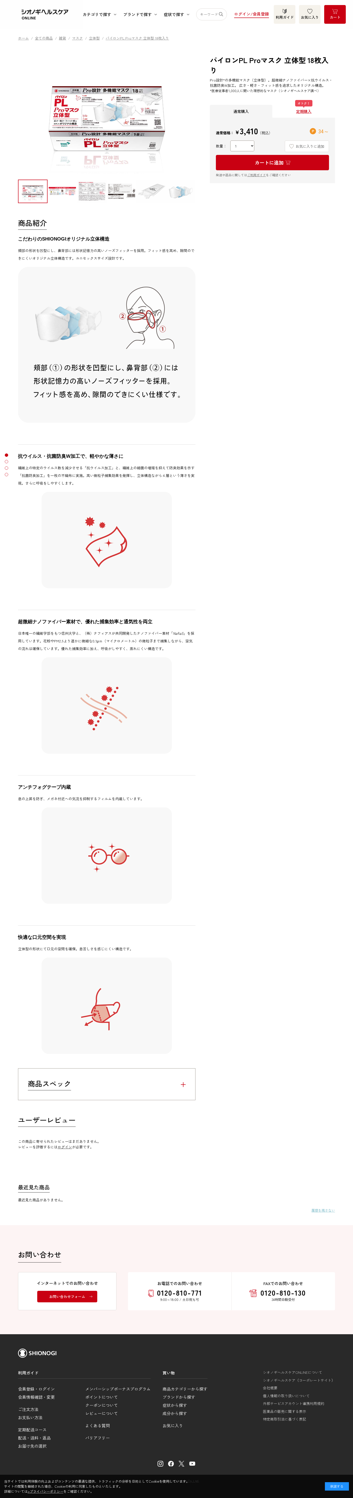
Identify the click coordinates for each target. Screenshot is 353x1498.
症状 (174, 14)
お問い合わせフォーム (67, 1296)
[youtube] (192, 1464)
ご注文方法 (28, 1409)
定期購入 (303, 111)
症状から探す (175, 1405)
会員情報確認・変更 (36, 1397)
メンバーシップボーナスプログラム (118, 1389)
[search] (222, 15)
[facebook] (171, 1464)
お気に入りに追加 (310, 146)
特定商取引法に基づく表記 (284, 1419)
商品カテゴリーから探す (185, 1389)
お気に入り (310, 17)
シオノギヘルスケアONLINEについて (292, 1372)
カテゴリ (97, 14)
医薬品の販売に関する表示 (284, 1411)
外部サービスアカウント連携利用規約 (293, 1403)
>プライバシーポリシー (45, 1491)
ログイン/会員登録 (251, 14)
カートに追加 (269, 162)
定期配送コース (32, 1430)
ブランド (137, 14)
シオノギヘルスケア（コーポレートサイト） (299, 1380)
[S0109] (33, 191)
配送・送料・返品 (34, 1438)
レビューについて (101, 1413)
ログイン (65, 1146)
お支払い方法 (30, 1417)
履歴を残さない (323, 1210)
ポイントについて (101, 1397)
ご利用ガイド (256, 175)
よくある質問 (97, 1425)
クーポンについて (101, 1405)
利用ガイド (285, 17)
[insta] (160, 1464)
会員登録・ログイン (36, 1389)
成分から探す (175, 1413)
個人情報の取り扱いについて (286, 1395)
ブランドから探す (179, 1397)
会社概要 (270, 1387)
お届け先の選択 (32, 1446)
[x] (181, 1464)
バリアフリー (97, 1438)
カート (335, 17)
